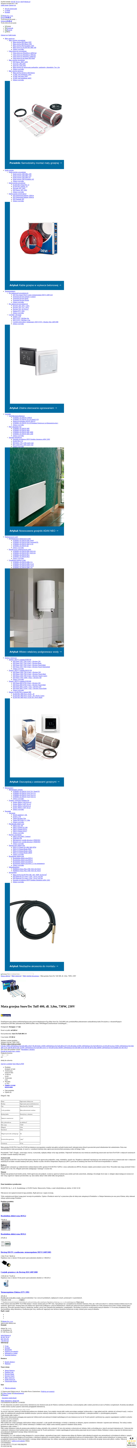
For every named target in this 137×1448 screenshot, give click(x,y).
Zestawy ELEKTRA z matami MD (20, 692)
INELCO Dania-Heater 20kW (22, 853)
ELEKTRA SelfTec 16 (20, 186)
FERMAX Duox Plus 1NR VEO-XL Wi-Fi (27, 871)
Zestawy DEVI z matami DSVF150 (20, 670)
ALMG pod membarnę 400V (22, 78)
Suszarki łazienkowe (15, 437)
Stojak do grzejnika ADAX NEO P (24, 421)
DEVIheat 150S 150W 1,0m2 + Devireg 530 (27, 677)
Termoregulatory (10, 291)
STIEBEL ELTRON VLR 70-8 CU (24, 797)
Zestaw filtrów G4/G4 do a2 (22, 806)
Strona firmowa (10, 1370)
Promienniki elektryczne (16, 824)
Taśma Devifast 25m (19, 818)
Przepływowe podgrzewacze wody (20, 549)
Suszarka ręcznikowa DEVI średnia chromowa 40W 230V (31, 439)
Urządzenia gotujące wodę (17, 560)
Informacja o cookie (11, 1353)
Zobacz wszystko (18, 49)
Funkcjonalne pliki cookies (9, 1415)
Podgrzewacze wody (11, 537)
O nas (7, 1346)
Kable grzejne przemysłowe (17, 194)
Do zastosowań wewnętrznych (18, 293)
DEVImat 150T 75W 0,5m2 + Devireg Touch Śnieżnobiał (31, 667)
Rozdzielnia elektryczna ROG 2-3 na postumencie (29, 863)
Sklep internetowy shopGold (10, 1401)
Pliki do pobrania (10, 1388)
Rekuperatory (9, 788)
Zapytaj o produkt (6, 1064)
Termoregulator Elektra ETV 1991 (15, 1292)
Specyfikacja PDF (18, 1064)
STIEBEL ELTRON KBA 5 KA (23, 566)
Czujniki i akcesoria (15, 315)
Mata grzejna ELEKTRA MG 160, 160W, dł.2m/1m (30, 875)
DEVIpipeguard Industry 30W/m (23, 195)
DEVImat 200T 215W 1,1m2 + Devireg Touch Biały (30, 688)
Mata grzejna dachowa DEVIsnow (24, 73)
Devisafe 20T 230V (19, 188)
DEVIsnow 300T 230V (20, 62)
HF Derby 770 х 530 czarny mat (23, 443)
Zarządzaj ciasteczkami (9, 1398)
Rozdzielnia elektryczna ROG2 (23, 860)
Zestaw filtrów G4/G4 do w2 (22, 802)
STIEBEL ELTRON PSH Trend (23, 540)
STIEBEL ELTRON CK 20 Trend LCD (26, 419)
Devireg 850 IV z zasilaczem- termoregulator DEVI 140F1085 (26, 1252)
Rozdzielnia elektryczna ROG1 (23, 858)
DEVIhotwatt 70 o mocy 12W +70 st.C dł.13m (28, 878)
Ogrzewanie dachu (11, 1381)
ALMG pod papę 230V (20, 76)
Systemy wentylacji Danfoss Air (19, 800)
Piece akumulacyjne (15, 427)
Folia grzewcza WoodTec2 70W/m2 (24, 55)
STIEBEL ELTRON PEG (21, 555)
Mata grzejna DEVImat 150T (22, 42)
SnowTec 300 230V (19, 64)
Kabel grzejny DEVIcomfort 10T (23, 179)
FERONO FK (17, 838)
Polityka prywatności (11, 1351)
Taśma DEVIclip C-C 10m (21, 820)
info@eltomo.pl (25, 2)
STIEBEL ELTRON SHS (21, 430)
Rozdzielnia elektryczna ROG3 (23, 862)
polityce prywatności (18, 1441)
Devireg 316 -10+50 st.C (21, 309)
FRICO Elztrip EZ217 (20, 831)
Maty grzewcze (10, 38)
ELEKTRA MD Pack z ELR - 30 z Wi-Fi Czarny (28, 696)
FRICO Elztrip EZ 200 (20, 827)
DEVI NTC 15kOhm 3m (21, 318)
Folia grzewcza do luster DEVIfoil (24, 58)
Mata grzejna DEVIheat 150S (22, 44)
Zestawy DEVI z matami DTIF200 (20, 681)
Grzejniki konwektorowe (17, 416)
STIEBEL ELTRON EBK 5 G (23, 562)
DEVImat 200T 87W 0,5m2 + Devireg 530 (26, 683)
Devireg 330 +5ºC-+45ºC (21, 307)
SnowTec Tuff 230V (19, 65)
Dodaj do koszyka (6, 1053)
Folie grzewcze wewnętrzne (18, 51)
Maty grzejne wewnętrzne (17, 40)
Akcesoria (12, 813)
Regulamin (8, 1349)
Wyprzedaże (13, 872)
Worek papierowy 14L (20, 815)
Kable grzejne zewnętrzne (17, 183)
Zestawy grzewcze (11, 658)
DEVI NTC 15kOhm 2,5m (21, 320)
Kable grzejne (9, 170)
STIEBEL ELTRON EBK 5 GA (23, 564)
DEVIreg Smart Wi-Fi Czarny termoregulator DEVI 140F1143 (33, 295)
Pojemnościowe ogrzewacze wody (20, 538)
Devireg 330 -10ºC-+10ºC (21, 306)
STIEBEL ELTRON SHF (21, 428)
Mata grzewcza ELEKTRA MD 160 (24, 47)
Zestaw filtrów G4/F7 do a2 (21, 807)
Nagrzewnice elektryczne (17, 845)
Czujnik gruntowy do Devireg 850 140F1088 (19, 1272)
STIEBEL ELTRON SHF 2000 (23, 432)
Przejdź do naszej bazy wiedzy (10, 1051)
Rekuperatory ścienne (16, 789)
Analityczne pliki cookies (9, 1421)
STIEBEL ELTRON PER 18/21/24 (24, 551)
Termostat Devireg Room (21, 300)
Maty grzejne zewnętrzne (17, 60)
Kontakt (7, 12)
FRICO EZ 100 (18, 825)
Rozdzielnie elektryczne (16, 856)
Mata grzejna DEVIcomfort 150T (23, 46)
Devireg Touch (9, 1376)
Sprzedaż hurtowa (10, 1355)
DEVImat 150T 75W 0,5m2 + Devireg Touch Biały (29, 665)
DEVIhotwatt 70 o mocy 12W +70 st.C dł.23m (28, 876)
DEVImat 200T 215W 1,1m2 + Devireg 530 (27, 686)
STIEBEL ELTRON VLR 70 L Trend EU (26, 791)
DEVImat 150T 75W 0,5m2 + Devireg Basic (27, 663)
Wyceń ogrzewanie (11, 9)
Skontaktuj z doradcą (28, 1049)
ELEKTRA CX (18, 441)
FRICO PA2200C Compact (21, 836)
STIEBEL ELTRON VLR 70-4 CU (24, 795)
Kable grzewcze (10, 1379)
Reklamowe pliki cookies (9, 1426)
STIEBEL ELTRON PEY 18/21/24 (24, 553)
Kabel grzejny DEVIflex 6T (22, 177)
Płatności (8, 1363)
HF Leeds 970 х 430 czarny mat (23, 445)
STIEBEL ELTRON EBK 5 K (23, 567)
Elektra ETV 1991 (19, 311)
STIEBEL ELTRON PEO (21, 557)
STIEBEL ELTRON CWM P (22, 418)
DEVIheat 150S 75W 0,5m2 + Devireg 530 (27, 672)
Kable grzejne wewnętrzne (17, 172)
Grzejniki (8, 414)
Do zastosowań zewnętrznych (18, 304)
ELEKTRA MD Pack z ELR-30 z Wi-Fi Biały (27, 697)
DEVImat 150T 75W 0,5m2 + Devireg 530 (26, 661)
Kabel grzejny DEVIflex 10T (22, 176)
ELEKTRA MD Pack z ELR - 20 (23, 694)
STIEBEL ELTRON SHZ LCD (23, 544)
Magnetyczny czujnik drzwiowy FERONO (26, 842)
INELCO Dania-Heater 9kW (22, 849)
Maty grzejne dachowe (16, 71)
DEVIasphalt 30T (18, 199)
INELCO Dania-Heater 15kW (22, 851)
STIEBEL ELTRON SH (21, 546)
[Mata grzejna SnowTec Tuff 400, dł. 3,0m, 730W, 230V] (13, 1001)
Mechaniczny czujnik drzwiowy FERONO (26, 840)
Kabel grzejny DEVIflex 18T (22, 174)
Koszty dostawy (10, 1362)
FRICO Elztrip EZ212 (20, 829)
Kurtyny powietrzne (15, 835)
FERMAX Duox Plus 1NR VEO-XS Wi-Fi (27, 869)
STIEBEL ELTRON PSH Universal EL (25, 542)
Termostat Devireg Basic (20, 298)
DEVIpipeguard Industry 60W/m (23, 197)
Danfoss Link (9, 1372)
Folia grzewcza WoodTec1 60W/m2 (24, 56)
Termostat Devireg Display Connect (24, 297)
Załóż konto (4, 5)
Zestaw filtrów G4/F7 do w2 (22, 804)
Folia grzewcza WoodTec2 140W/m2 (25, 53)
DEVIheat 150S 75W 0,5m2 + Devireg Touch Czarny (30, 676)
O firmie (7, 10)
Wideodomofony (14, 867)
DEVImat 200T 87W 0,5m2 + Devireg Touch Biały (29, 685)
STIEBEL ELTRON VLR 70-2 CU (24, 793)
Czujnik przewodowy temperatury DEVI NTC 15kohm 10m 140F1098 (35, 322)
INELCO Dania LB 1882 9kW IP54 (24, 847)
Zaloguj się (12, 5)
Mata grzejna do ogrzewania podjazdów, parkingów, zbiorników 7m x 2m (36, 67)
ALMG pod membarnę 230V (22, 74)
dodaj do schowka (6, 1060)
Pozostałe (8, 811)
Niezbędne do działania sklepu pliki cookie (16, 1409)
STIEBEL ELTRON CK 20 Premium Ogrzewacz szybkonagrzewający (35, 423)
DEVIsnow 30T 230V (20, 190)
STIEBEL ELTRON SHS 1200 (23, 434)
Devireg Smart (9, 1374)
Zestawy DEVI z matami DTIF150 (20, 659)
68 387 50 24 (15, 2)
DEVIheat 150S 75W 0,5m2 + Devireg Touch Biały (29, 674)
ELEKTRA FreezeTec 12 (21, 185)
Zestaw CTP (17, 316)
